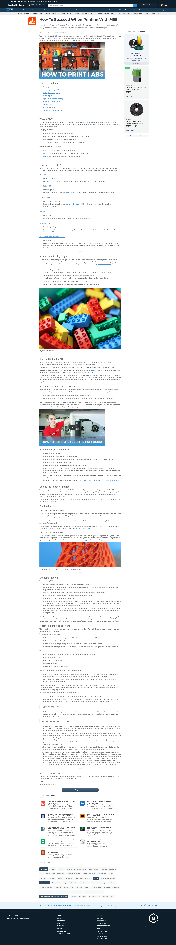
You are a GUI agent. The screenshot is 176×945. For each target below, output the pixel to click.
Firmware (52, 869)
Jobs (99, 928)
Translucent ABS (48, 232)
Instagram (145, 905)
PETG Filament (96, 10)
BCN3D (42, 878)
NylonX (111, 873)
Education (93, 13)
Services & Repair (63, 933)
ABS (55, 36)
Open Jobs (115, 887)
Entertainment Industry (73, 873)
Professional (62, 923)
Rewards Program (104, 926)
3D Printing (47, 13)
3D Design (61, 869)
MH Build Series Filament (122, 10)
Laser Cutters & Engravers (160, 10)
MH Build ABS (44, 175)
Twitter (141, 905)
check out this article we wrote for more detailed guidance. (100, 480)
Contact (100, 918)
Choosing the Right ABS (51, 90)
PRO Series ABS (45, 186)
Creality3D (73, 896)
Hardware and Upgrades (73, 13)
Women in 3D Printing (103, 13)
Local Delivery (102, 923)
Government (61, 931)
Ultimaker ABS (44, 198)
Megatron (61, 878)
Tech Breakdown (84, 883)
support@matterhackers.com (18, 918)
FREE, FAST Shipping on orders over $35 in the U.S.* (21, 1)
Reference (147, 13)
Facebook (138, 905)
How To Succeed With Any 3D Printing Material (53, 896)
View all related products (136, 136)
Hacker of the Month (108, 896)
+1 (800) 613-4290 (52, 1)
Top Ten (66, 883)
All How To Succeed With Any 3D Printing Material (30, 13)
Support (60, 928)
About (99, 915)
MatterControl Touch (89, 873)
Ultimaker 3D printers (73, 204)
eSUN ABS (43, 212)
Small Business (126, 13)
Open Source (51, 878)
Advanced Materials (46, 887)
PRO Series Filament (107, 10)
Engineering (60, 873)
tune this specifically (85, 528)
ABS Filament (86, 10)
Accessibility (102, 939)
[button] (36, 5)
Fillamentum (47, 156)
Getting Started (155, 13)
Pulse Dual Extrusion (82, 887)
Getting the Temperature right (52, 101)
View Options (130, 130)
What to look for (48, 104)
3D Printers (32, 10)
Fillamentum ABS (45, 223)
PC (51, 243)
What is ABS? (47, 87)
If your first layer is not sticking (53, 99)
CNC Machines (147, 10)
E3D (41, 873)
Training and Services (65, 10)
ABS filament (87, 122)
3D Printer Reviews (115, 13)
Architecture (82, 896)
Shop (59, 915)
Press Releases (81, 869)
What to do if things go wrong (52, 110)
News (59, 918)
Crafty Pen (69, 878)
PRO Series (47, 153)
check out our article (104, 264)
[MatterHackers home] (16, 5)
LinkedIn (148, 905)
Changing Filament (49, 107)
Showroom (61, 921)
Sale (18, 10)
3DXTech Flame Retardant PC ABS (52, 237)
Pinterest (152, 905)
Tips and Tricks (56, 13)
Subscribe (108, 905)
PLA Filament (76, 10)
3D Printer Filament (43, 10)
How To (63, 13)
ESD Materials (102, 873)
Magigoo (79, 372)
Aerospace (106, 887)
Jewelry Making (50, 873)
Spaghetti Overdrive (62, 892)
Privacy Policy (102, 933)
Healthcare (99, 892)
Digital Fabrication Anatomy (83, 878)
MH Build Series (48, 150)
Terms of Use (102, 936)
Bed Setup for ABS (49, 96)
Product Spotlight (96, 887)
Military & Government (137, 13)
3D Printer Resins (136, 10)
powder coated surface (92, 370)
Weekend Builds (85, 13)
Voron (63, 142)
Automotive (112, 869)
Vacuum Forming (68, 887)
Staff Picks (24, 10)
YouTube (155, 905)
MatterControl (77, 499)
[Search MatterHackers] (135, 5)
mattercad (104, 869)
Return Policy (102, 931)
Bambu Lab (54, 10)
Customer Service (42, 1)
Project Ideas (111, 883)
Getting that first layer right (51, 93)
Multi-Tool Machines (76, 892)
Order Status (102, 921)
